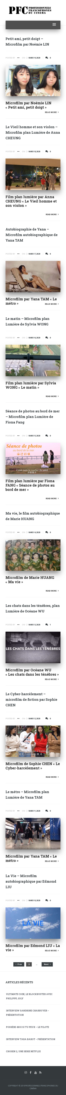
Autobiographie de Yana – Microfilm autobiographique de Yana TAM (32, 235)
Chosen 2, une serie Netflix (23, 1051)
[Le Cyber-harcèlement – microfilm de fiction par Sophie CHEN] (33, 741)
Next (46, 964)
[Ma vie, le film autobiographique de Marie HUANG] (33, 555)
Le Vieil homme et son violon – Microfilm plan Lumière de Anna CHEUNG (33, 132)
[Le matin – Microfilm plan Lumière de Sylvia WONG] (33, 360)
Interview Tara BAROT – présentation (30, 1039)
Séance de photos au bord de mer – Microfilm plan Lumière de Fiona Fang (33, 416)
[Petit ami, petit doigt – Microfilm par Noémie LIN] (33, 80)
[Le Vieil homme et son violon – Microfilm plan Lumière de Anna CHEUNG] (33, 174)
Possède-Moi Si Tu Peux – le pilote (27, 1027)
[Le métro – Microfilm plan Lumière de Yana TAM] (33, 833)
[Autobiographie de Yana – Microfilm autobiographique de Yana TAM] (33, 276)
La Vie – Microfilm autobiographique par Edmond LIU (31, 881)
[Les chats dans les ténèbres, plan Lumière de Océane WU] (33, 647)
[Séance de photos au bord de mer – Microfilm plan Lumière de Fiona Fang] (33, 458)
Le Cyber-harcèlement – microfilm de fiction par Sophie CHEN (31, 699)
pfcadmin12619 (18, 58)
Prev (19, 964)
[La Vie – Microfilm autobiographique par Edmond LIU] (33, 923)
